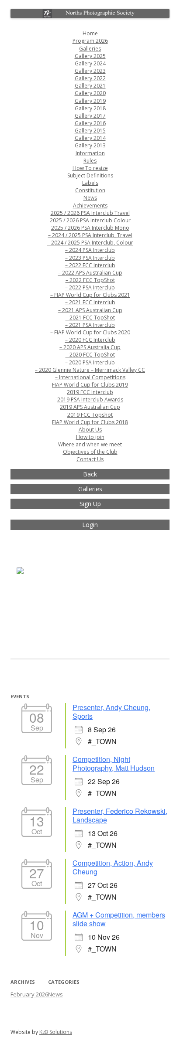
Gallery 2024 (90, 63)
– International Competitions (90, 377)
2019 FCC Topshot (90, 414)
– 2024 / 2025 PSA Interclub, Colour (90, 242)
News (90, 197)
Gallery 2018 (90, 108)
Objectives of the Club (90, 452)
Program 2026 (90, 40)
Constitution (90, 190)
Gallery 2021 (90, 85)
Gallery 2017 (90, 115)
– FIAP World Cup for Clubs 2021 (90, 295)
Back (90, 474)
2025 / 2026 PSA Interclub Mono (90, 227)
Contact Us (90, 459)
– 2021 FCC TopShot (90, 317)
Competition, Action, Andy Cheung (113, 867)
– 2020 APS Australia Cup (90, 347)
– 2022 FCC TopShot (90, 280)
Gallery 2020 (90, 93)
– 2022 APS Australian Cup (90, 272)
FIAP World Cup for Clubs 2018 (90, 422)
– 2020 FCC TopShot (90, 354)
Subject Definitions (90, 175)
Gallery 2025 (90, 56)
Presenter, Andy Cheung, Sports (111, 711)
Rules (90, 160)
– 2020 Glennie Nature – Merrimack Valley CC (90, 370)
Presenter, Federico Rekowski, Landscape (120, 815)
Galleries (90, 48)
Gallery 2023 (90, 71)
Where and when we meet (90, 444)
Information (90, 153)
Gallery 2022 (90, 78)
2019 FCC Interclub (90, 392)
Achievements (90, 205)
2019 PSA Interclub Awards (90, 399)
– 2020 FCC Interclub (90, 339)
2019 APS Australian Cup (90, 407)
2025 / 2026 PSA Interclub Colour (90, 220)
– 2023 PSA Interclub (90, 258)
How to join (90, 437)
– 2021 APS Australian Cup (90, 310)
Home (90, 33)
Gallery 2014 (90, 138)
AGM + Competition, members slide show (119, 919)
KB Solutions (55, 1032)
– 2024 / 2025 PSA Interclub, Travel (90, 235)
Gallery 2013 (90, 145)
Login (90, 524)
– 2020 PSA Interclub (90, 362)
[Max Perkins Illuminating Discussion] (36, 596)
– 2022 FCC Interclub (90, 265)
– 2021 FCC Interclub (90, 302)
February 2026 (29, 994)
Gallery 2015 (90, 130)
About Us (90, 429)
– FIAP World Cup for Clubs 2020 (90, 332)
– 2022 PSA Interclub (90, 287)
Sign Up (90, 504)
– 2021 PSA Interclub (90, 325)
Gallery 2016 (90, 123)
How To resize (90, 168)
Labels (90, 183)
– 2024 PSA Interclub (90, 250)
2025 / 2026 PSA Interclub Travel (90, 213)
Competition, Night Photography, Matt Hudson (114, 763)
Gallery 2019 (90, 101)
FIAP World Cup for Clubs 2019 (90, 384)
